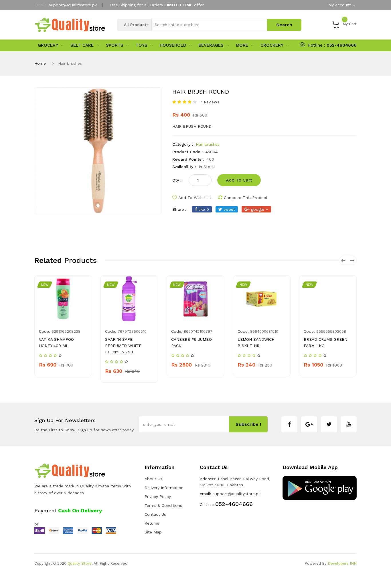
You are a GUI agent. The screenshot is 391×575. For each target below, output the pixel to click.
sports (114, 45)
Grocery (48, 45)
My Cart (350, 23)
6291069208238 (66, 331)
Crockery (271, 45)
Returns (152, 523)
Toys (141, 45)
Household (173, 45)
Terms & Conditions (163, 505)
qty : (176, 180)
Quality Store (80, 563)
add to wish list (194, 197)
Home (40, 63)
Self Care (82, 45)
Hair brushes (208, 144)
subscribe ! (248, 424)
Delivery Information (164, 487)
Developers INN (342, 563)
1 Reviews (210, 102)
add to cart (239, 180)
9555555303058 (331, 331)
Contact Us (155, 514)
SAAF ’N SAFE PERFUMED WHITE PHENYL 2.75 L (123, 345)
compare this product (246, 197)
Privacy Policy (158, 496)
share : (179, 209)
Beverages (211, 45)
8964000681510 (264, 331)
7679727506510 (132, 331)
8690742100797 (198, 331)
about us (153, 478)
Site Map (153, 532)
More (242, 45)
